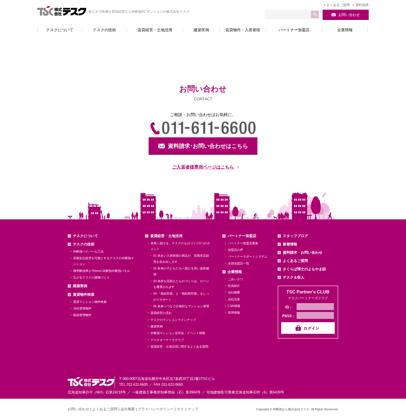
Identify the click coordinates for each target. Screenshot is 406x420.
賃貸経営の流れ (161, 312)
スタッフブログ (295, 236)
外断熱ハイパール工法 (88, 251)
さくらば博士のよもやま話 (304, 269)
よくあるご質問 (338, 5)
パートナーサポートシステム (247, 256)
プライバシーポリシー (156, 409)
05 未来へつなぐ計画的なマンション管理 (181, 306)
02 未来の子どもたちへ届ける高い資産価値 (181, 271)
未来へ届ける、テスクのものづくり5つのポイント (180, 246)
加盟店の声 (235, 249)
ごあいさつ (235, 279)
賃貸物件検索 (83, 294)
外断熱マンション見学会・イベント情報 (178, 333)
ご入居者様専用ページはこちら (203, 167)
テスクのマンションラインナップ (173, 319)
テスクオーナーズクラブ (167, 340)
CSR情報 (234, 306)
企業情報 (235, 272)
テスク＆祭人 (293, 277)
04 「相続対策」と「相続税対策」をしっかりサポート (181, 296)
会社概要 (234, 292)
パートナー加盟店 (242, 236)
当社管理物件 (82, 308)
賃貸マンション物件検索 (90, 301)
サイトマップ (187, 409)
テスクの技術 (83, 244)
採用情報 (234, 312)
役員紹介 (234, 285)
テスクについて (85, 236)
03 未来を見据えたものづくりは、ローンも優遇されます (181, 283)
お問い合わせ (78, 409)
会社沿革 (234, 299)
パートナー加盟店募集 (243, 243)
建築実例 (80, 286)
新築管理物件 (82, 315)
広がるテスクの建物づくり (91, 277)
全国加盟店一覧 (238, 263)
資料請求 (362, 5)
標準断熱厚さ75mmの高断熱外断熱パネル (101, 270)
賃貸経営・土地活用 (166, 236)
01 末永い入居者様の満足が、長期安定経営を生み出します (181, 258)
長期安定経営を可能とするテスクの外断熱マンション (103, 261)
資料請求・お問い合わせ (302, 252)
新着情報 (290, 244)
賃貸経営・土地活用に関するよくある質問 (179, 346)
